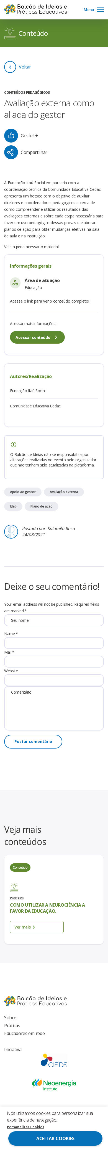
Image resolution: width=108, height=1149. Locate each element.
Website (11, 670)
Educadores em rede (24, 1033)
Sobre (10, 1017)
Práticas (12, 1026)
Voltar (25, 67)
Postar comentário (33, 741)
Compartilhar (34, 152)
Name (11, 633)
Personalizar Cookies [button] (25, 1127)
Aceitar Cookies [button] (55, 1138)
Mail (9, 652)
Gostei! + (29, 136)
